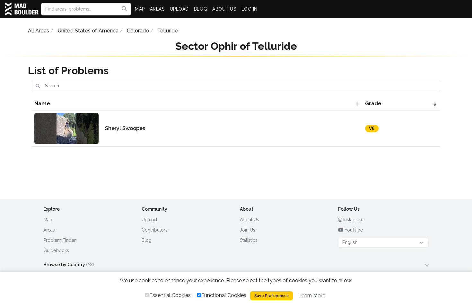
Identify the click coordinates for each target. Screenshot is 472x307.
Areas (49, 229)
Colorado (138, 31)
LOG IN (249, 9)
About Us (249, 219)
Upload (149, 219)
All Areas (38, 31)
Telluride (167, 31)
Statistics (249, 240)
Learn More (311, 296)
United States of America (87, 31)
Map (47, 219)
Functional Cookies (223, 295)
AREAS (157, 9)
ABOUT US (224, 9)
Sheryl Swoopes (125, 128)
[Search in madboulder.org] (124, 9)
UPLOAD (179, 9)
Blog (147, 240)
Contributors (155, 229)
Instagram (352, 219)
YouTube (353, 229)
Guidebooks (56, 250)
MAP (140, 9)
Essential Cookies (170, 295)
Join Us (247, 229)
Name (42, 104)
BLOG (200, 9)
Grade (373, 104)
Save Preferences (271, 296)
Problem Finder (59, 240)
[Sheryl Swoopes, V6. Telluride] (66, 128)
